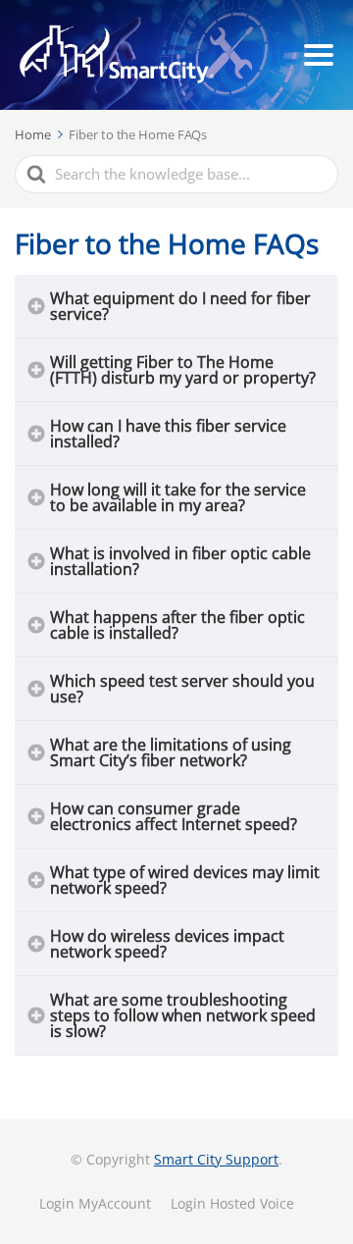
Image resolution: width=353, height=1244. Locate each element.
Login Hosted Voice (232, 1203)
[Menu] (318, 55)
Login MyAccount (95, 1203)
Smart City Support (216, 1159)
